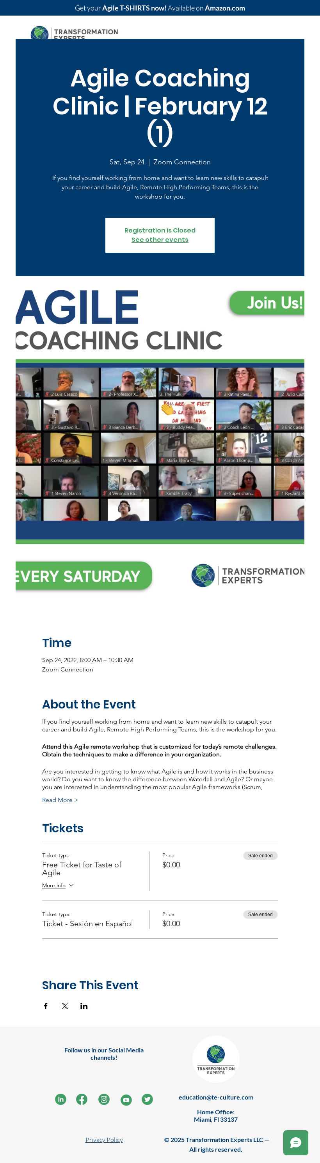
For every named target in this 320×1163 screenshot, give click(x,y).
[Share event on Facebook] (46, 1006)
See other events (160, 239)
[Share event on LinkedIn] (84, 1006)
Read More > (60, 800)
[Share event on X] (65, 1006)
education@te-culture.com (216, 1097)
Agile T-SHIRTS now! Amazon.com (160, 8)
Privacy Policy (104, 1140)
